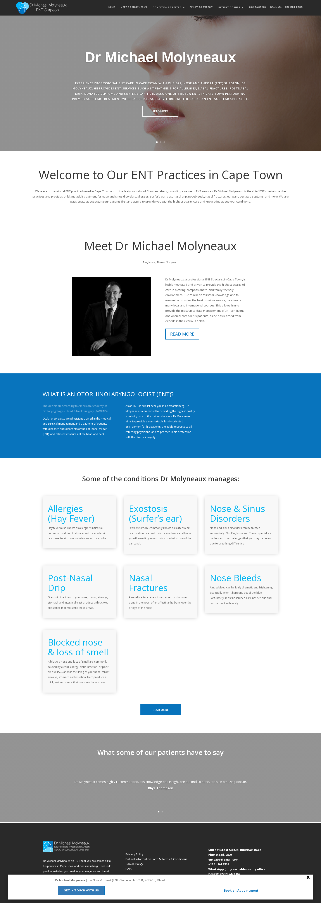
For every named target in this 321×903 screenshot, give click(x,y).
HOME (111, 7)
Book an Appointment (241, 890)
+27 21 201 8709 (218, 864)
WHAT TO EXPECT (201, 7)
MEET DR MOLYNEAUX (134, 7)
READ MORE (160, 111)
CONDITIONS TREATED (169, 7)
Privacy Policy (134, 854)
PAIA (128, 869)
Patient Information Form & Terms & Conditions (156, 859)
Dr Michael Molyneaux (160, 57)
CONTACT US (257, 7)
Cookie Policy (134, 864)
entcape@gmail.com (223, 859)
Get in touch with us (81, 890)
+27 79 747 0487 (229, 874)
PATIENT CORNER (230, 7)
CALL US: (286, 7)
